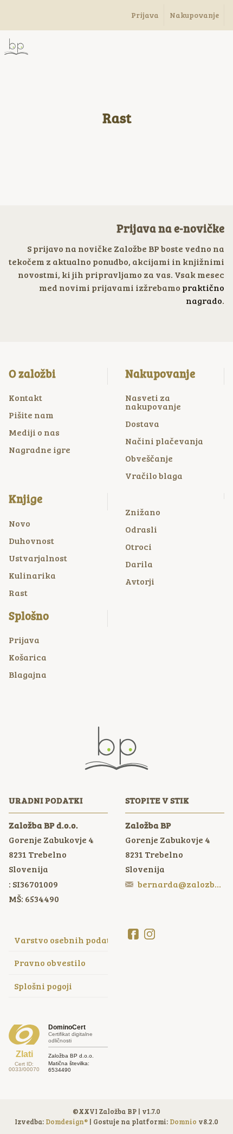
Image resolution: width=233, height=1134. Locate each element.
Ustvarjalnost (38, 557)
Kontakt (25, 397)
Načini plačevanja (164, 440)
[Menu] (59, 46)
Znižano (142, 511)
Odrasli (141, 529)
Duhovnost (31, 540)
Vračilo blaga (154, 475)
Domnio (183, 1121)
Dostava (142, 423)
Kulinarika (32, 575)
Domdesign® (67, 1121)
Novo (19, 523)
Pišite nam (31, 414)
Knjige (25, 498)
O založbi (32, 373)
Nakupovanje (160, 373)
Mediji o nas (34, 432)
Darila (139, 563)
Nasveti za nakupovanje (153, 402)
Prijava (24, 639)
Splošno (29, 615)
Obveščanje (149, 458)
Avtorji (139, 581)
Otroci (138, 546)
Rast (18, 592)
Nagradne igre (39, 449)
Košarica (28, 657)
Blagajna (28, 674)
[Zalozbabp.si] (16, 46)
